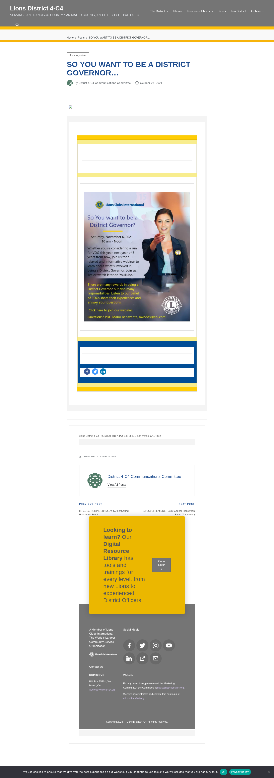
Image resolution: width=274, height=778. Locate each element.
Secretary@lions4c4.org (102, 689)
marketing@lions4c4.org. (171, 687)
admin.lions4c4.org (133, 698)
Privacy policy (240, 771)
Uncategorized (78, 55)
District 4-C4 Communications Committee (144, 476)
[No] (269, 772)
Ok (223, 771)
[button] (117, 484)
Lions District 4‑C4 (36, 8)
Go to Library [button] (161, 565)
